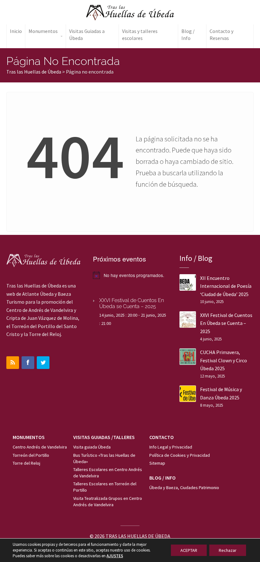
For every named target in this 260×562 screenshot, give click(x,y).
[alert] (130, 275)
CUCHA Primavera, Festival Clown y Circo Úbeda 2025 (223, 360)
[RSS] (12, 362)
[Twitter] (43, 362)
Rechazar (228, 550)
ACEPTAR (188, 550)
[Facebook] (28, 362)
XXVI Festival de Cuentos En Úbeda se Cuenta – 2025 (131, 303)
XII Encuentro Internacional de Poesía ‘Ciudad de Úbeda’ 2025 (225, 286)
